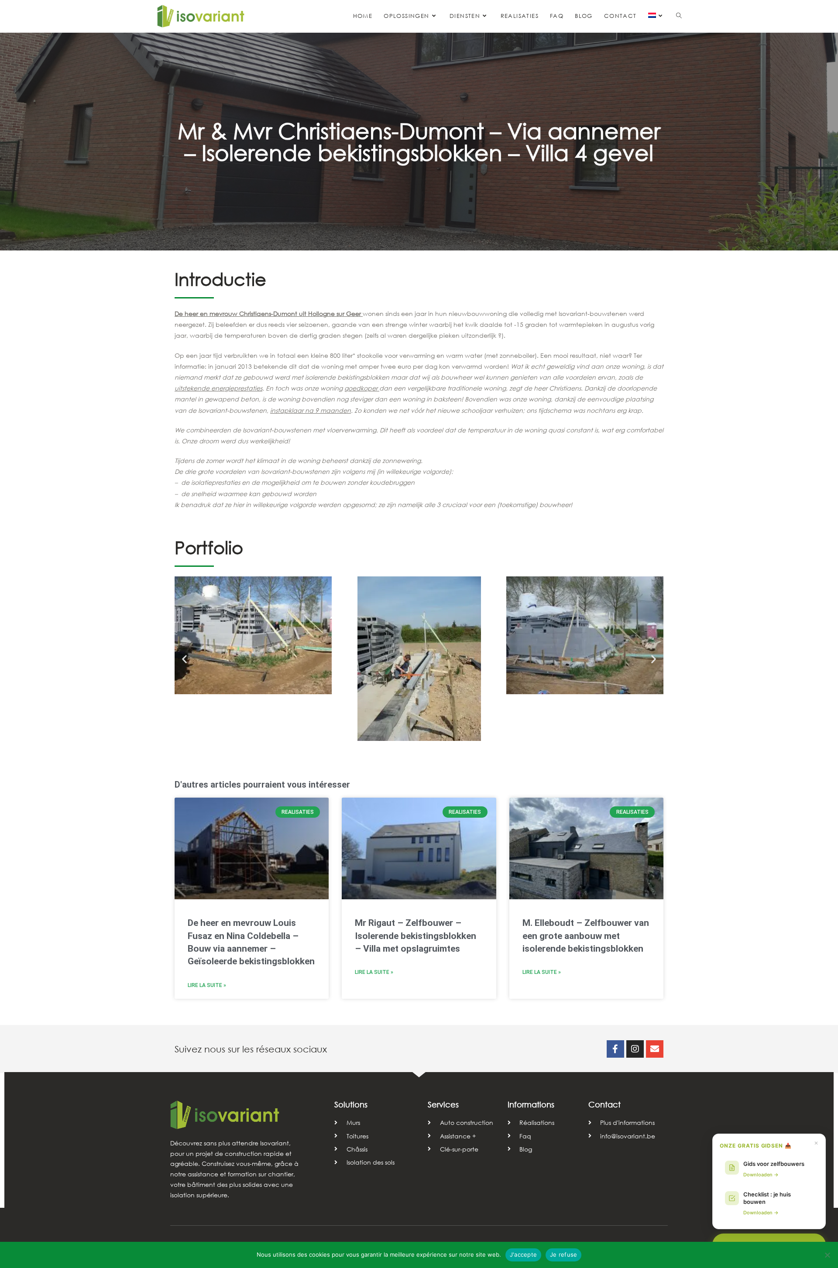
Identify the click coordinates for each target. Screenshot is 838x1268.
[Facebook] (615, 1049)
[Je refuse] (827, 1255)
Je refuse (563, 1254)
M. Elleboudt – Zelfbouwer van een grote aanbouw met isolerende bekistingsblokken (585, 936)
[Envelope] (654, 1049)
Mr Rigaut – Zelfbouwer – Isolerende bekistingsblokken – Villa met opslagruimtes (415, 936)
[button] (184, 658)
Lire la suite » (207, 985)
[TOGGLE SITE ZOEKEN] (678, 16)
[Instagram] (635, 1049)
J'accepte (523, 1254)
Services (443, 1104)
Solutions (350, 1104)
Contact (604, 1104)
